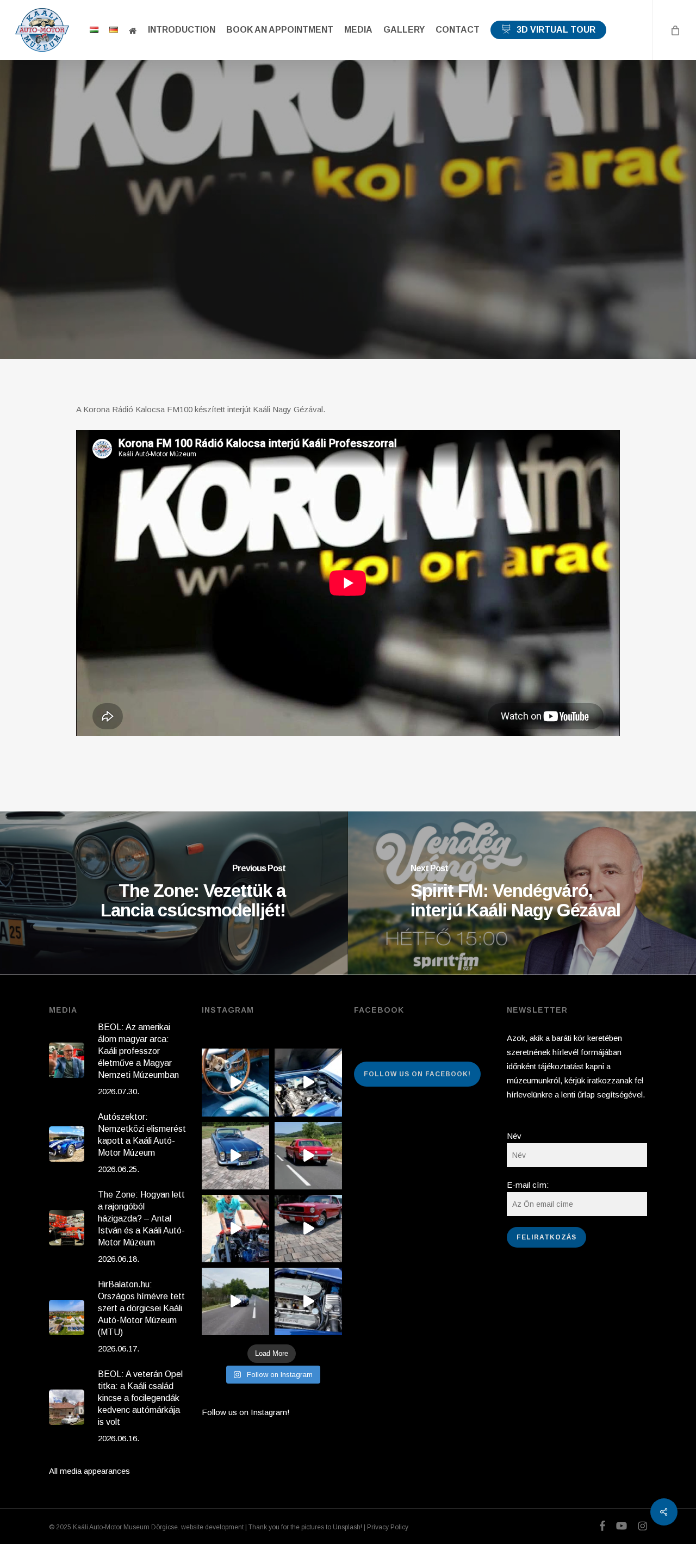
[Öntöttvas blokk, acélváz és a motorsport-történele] (308, 1301)
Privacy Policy (387, 1527)
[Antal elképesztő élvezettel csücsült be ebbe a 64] (308, 1155)
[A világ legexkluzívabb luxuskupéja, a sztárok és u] (235, 1155)
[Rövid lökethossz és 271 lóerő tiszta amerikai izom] (235, 1228)
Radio (348, 213)
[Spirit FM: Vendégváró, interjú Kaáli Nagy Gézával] (522, 893)
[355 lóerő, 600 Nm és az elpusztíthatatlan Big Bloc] (308, 1082)
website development (212, 1527)
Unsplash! (347, 1527)
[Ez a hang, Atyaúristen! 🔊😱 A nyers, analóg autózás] (235, 1301)
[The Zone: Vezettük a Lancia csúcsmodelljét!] (174, 893)
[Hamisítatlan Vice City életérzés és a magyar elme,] (308, 1228)
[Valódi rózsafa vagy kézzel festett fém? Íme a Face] (235, 1082)
